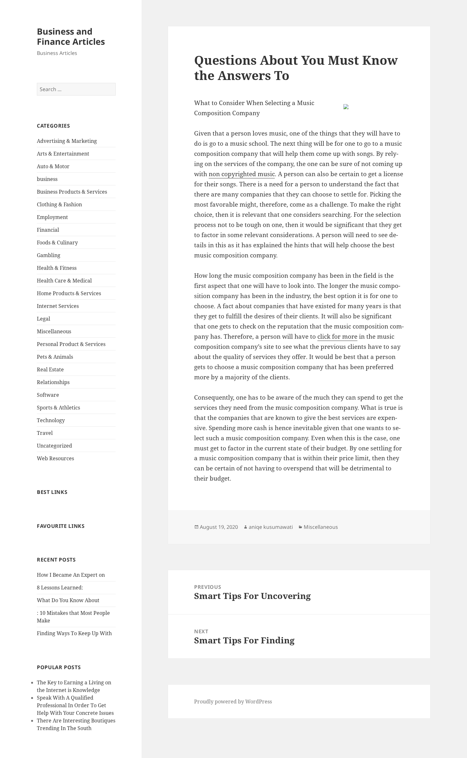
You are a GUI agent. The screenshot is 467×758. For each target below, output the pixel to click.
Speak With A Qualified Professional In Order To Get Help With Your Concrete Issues (75, 705)
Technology (51, 420)
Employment (52, 217)
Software (48, 394)
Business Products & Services (72, 191)
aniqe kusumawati (271, 526)
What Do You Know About (68, 600)
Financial (48, 229)
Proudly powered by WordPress (233, 701)
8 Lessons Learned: (60, 587)
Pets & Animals (55, 356)
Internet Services (58, 306)
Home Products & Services (69, 293)
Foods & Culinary (57, 242)
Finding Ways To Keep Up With (74, 633)
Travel (45, 432)
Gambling (48, 255)
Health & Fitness (57, 267)
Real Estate (50, 369)
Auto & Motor (53, 166)
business (47, 179)
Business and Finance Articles (71, 36)
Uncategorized (54, 445)
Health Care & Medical (64, 280)
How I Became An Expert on (71, 574)
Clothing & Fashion (59, 204)
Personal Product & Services (71, 344)
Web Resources (55, 458)
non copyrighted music (242, 174)
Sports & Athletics (58, 407)
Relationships (53, 382)
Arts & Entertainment (63, 153)
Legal (43, 318)
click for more (337, 336)
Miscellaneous (54, 331)
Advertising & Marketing (67, 140)
